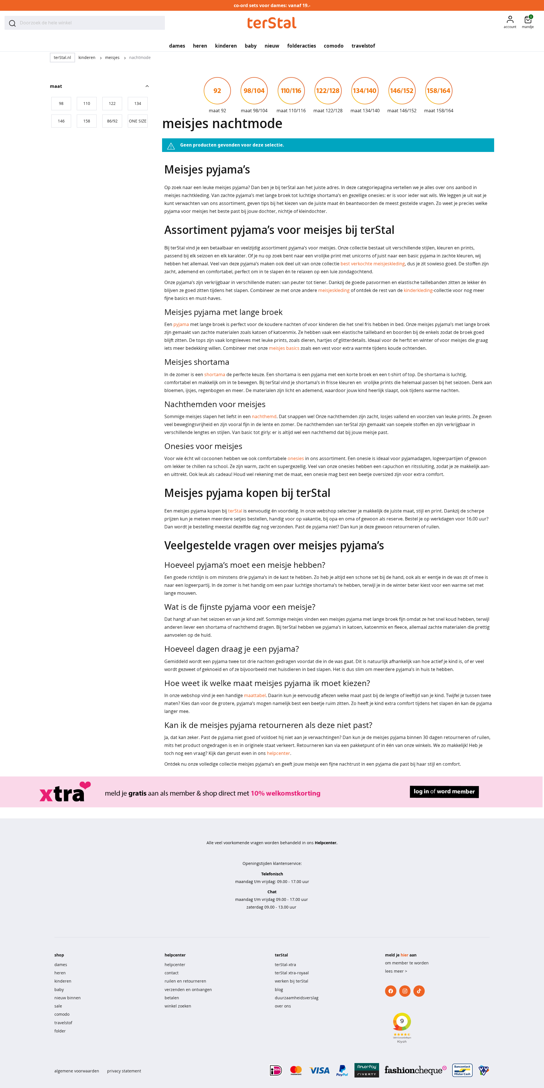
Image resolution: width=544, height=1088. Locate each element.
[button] (510, 22)
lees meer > (396, 971)
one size (137, 121)
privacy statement (124, 1071)
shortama (214, 374)
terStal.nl (62, 57)
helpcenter (278, 753)
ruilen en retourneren (185, 981)
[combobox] (85, 23)
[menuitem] (177, 44)
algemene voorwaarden (76, 1071)
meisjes (113, 57)
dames (60, 964)
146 (61, 121)
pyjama (181, 324)
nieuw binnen (67, 997)
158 (86, 121)
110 (86, 103)
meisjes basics (284, 348)
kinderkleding (418, 290)
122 (112, 103)
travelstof (63, 1022)
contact (171, 972)
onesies (296, 458)
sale (58, 1006)
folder (60, 1031)
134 (137, 103)
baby (59, 989)
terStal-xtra (285, 964)
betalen (172, 997)
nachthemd (264, 416)
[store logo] (272, 23)
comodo (61, 1014)
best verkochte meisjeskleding (373, 264)
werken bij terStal (291, 981)
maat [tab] (56, 86)
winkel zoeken (178, 1006)
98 (61, 103)
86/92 (112, 121)
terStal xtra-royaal (292, 972)
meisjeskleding (334, 290)
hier (404, 955)
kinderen (87, 57)
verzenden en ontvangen (188, 989)
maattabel (255, 695)
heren (60, 972)
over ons (283, 1006)
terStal (235, 511)
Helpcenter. (326, 842)
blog (279, 989)
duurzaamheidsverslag (296, 997)
